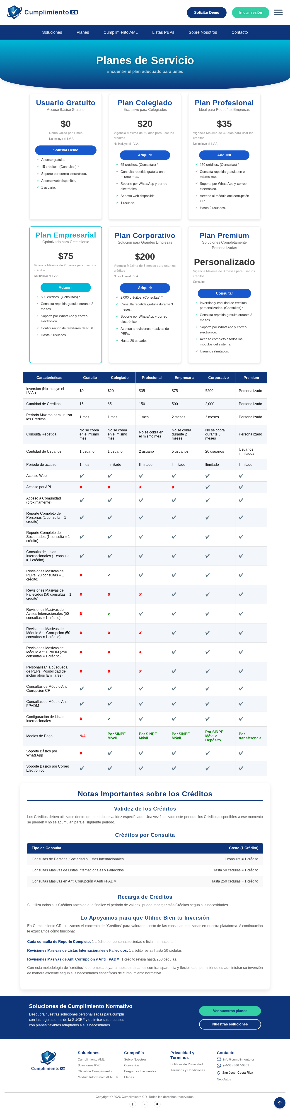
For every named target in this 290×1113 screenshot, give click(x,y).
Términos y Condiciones (187, 1070)
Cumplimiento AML (121, 32)
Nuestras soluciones (230, 1024)
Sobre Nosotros (203, 32)
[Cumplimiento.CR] (42, 18)
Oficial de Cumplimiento (95, 1071)
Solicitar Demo (206, 12)
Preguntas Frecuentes (140, 1071)
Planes (83, 32)
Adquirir (145, 155)
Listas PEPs (163, 32)
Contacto (240, 32)
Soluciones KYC (89, 1065)
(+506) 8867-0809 (236, 1065)
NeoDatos (224, 1079)
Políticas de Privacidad (186, 1064)
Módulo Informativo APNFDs (98, 1077)
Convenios (131, 1065)
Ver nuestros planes (230, 1011)
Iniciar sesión (250, 12)
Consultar (224, 293)
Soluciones (52, 32)
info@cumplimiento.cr (238, 1059)
